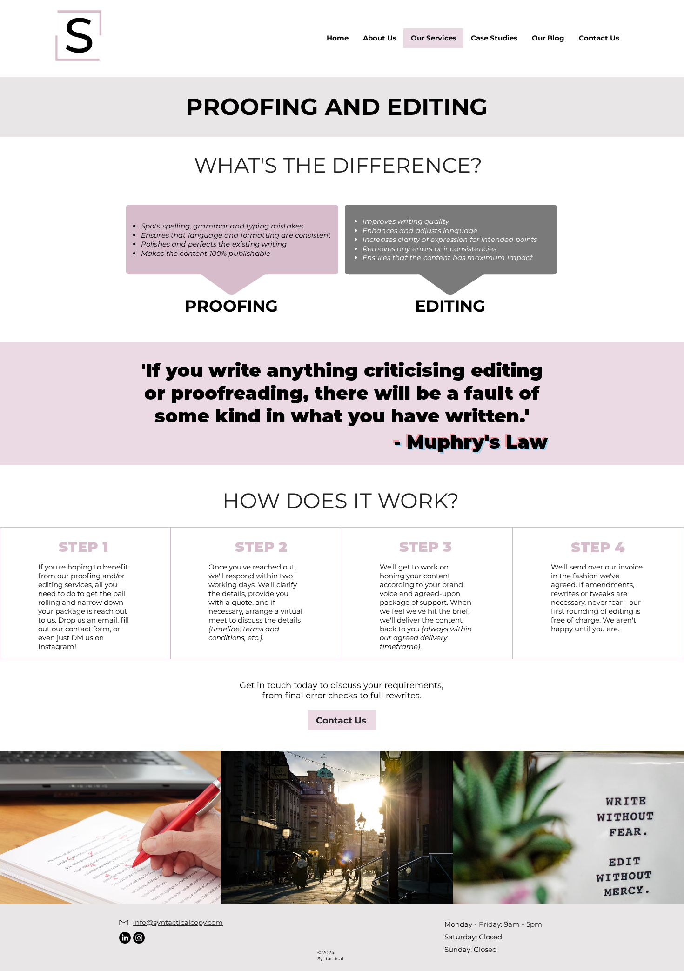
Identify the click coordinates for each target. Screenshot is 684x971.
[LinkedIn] (125, 938)
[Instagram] (139, 938)
